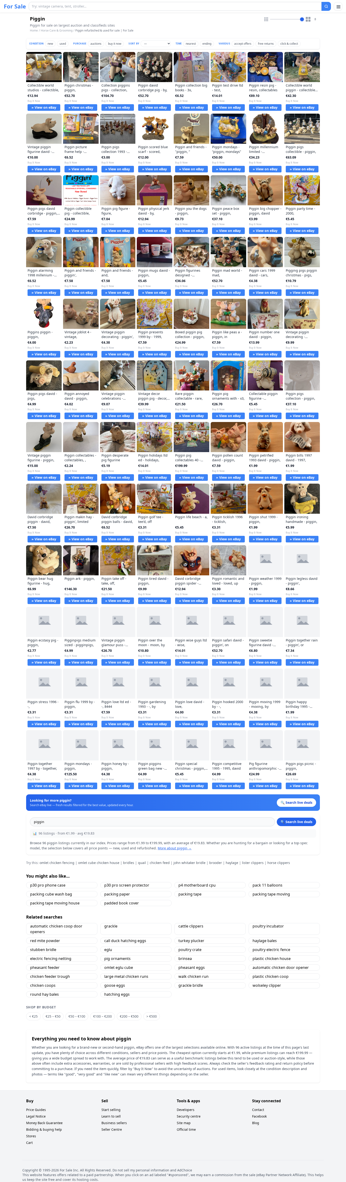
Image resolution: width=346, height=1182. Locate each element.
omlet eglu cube (118, 967)
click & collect (289, 44)
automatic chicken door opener (281, 967)
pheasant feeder (45, 967)
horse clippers (278, 862)
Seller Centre (111, 1129)
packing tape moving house (55, 903)
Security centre (189, 1116)
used (63, 44)
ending (206, 44)
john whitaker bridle (189, 862)
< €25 (33, 1016)
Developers (185, 1109)
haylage (232, 862)
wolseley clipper (267, 985)
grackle (110, 926)
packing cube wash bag (51, 894)
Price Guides (36, 1109)
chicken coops (43, 985)
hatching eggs (117, 994)
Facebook (259, 1116)
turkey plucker (191, 940)
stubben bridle (43, 949)
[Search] (326, 6)
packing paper (117, 894)
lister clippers (253, 862)
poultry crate (189, 949)
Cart (29, 1142)
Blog (255, 1123)
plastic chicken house (272, 958)
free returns (266, 44)
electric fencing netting (50, 958)
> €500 (151, 1016)
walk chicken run (193, 976)
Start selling (111, 1109)
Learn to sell (111, 1116)
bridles (128, 862)
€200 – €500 (129, 1016)
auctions (95, 44)
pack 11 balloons (267, 885)
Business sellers (114, 1123)
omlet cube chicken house (98, 862)
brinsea (185, 958)
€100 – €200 (102, 1016)
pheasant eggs (191, 967)
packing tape (189, 894)
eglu (108, 949)
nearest (191, 44)
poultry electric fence (271, 949)
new (50, 44)
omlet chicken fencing (57, 862)
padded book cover (121, 903)
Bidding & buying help (44, 1129)
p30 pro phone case (47, 885)
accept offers (242, 44)
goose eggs (114, 985)
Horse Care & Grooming (56, 30)
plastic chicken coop (271, 976)
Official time (186, 1129)
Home (34, 30)
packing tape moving (271, 894)
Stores (31, 1136)
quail (142, 862)
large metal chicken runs (126, 976)
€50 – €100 (76, 1016)
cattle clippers (190, 926)
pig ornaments (117, 958)
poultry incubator (268, 926)
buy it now (114, 44)
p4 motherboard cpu (197, 885)
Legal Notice (36, 1116)
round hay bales (44, 994)
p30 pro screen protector (126, 885)
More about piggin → (175, 848)
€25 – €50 (53, 1016)
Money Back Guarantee (44, 1123)
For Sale (15, 6)
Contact (258, 1109)
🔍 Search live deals (296, 822)
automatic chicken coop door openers (56, 928)
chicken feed (160, 862)
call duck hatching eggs (125, 940)
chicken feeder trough (50, 976)
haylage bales (265, 940)
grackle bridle (190, 985)
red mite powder (45, 940)
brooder (215, 862)
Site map (184, 1123)
